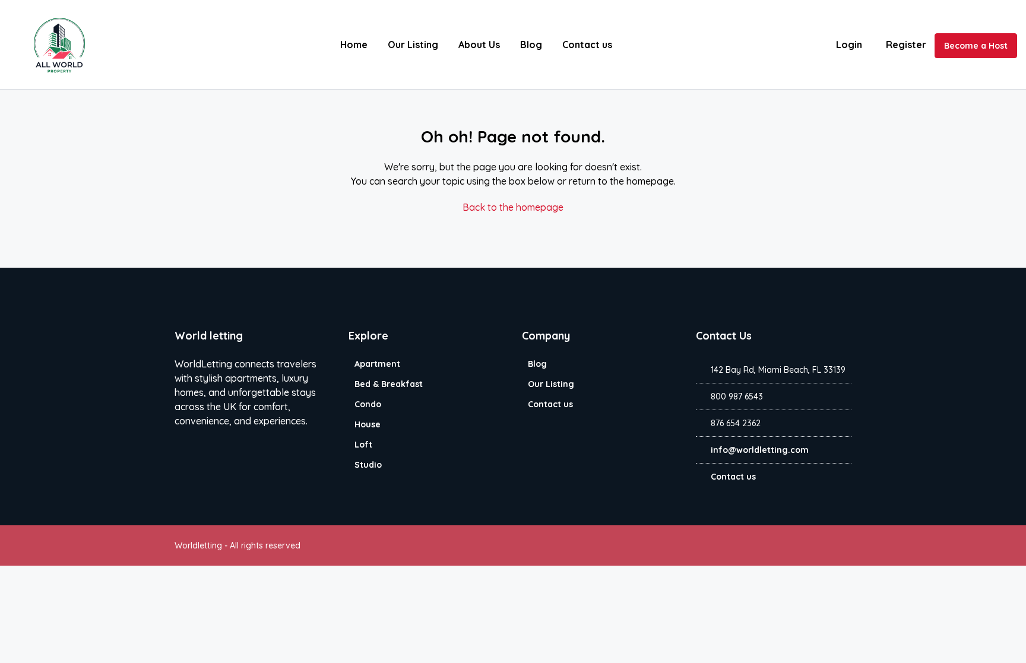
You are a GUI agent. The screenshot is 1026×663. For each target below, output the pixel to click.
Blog (531, 44)
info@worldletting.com (760, 450)
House (367, 424)
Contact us (587, 44)
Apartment (377, 364)
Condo (367, 404)
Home (354, 44)
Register (906, 44)
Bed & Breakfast (388, 384)
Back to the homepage (513, 207)
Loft (363, 444)
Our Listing (413, 44)
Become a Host (976, 45)
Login (849, 44)
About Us (479, 44)
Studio (368, 464)
